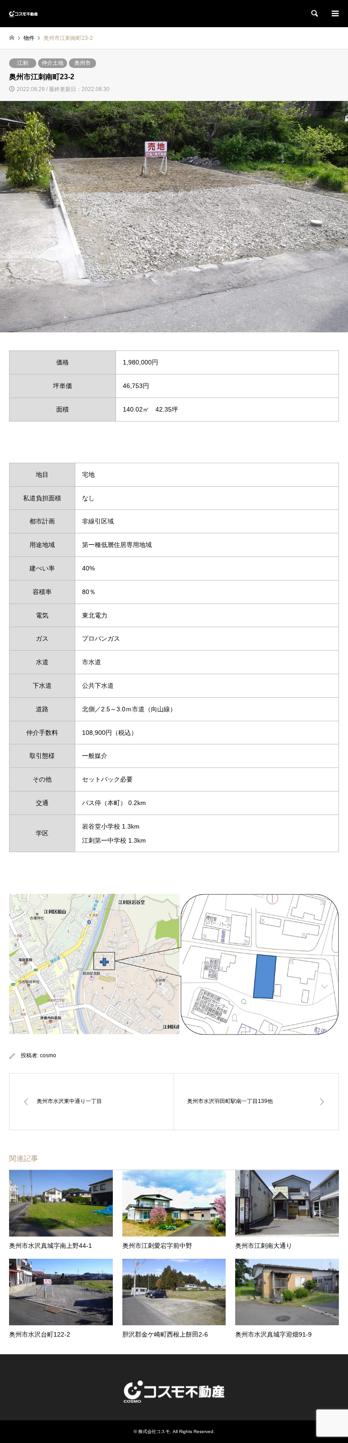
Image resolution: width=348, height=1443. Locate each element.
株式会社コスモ (154, 1431)
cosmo (48, 1055)
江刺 (22, 63)
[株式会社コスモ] (23, 13)
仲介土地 (52, 63)
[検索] (314, 13)
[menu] (334, 13)
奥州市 (82, 63)
